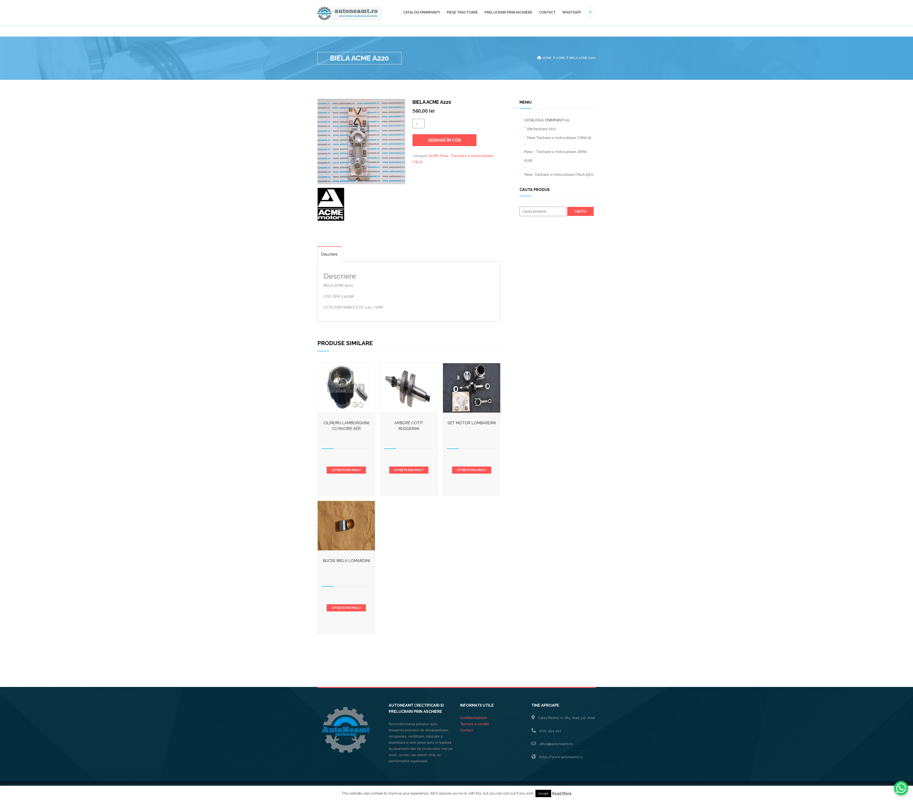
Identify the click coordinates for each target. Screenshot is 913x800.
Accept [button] (543, 793)
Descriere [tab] (329, 254)
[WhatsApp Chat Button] (901, 788)
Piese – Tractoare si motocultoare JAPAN (555, 156)
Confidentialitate (473, 718)
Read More (562, 793)
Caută (580, 211)
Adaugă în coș (444, 140)
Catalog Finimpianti (421, 12)
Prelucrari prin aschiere (508, 12)
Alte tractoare (541, 129)
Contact (547, 12)
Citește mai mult (346, 470)
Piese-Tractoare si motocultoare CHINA (559, 138)
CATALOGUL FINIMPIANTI (546, 120)
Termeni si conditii (474, 724)
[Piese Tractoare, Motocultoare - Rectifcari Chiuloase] (349, 13)
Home (547, 58)
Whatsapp (571, 12)
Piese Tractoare (462, 12)
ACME (560, 58)
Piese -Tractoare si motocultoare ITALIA (559, 174)
